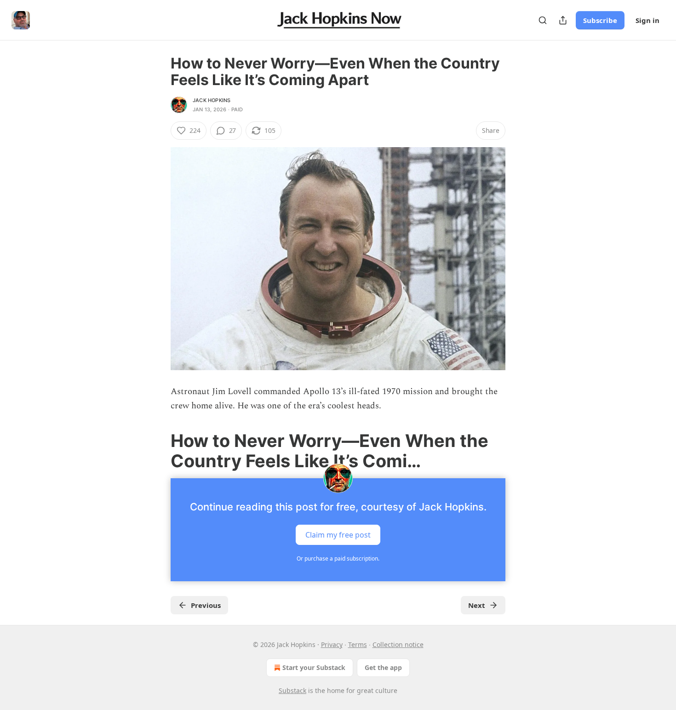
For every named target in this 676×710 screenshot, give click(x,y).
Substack (292, 690)
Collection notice (398, 644)
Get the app (383, 667)
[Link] (157, 450)
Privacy (332, 644)
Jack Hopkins (211, 100)
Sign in (647, 20)
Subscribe (600, 20)
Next (476, 605)
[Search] (542, 20)
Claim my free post (338, 535)
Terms (357, 644)
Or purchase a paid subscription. (338, 558)
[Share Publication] (563, 20)
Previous (206, 605)
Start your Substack (313, 667)
